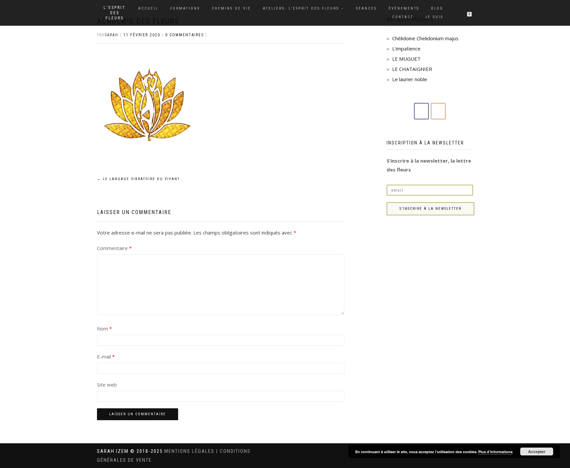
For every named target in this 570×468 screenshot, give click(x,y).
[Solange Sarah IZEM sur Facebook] (421, 111)
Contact (402, 17)
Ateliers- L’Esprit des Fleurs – (303, 8)
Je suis (434, 17)
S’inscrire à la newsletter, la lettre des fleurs (429, 165)
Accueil (148, 8)
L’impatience (406, 48)
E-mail (106, 356)
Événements (404, 8)
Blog (437, 8)
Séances (366, 8)
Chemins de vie (231, 8)
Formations (185, 8)
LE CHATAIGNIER (412, 69)
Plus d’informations (495, 451)
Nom (104, 328)
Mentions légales (190, 451)
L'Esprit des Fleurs (115, 12)
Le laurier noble (409, 79)
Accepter (537, 451)
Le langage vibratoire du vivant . (140, 179)
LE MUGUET (406, 58)
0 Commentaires (184, 35)
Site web (107, 384)
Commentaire (114, 248)
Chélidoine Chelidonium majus (425, 38)
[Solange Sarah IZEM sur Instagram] (438, 111)
